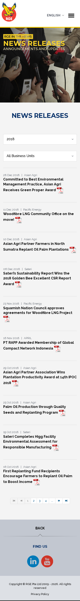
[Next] (59, 501)
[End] (66, 501)
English (53, 15)
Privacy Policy (40, 594)
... (52, 500)
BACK (40, 528)
